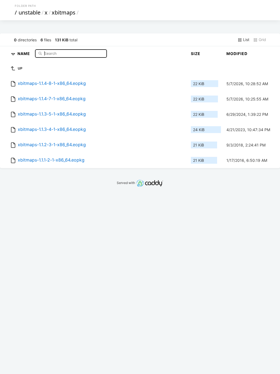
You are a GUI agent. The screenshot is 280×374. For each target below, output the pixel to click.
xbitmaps (63, 12)
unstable (29, 12)
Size (195, 53)
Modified (236, 53)
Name (24, 53)
